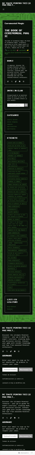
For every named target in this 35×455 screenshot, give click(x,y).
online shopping (12, 122)
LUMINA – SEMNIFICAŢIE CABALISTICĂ (15, 243)
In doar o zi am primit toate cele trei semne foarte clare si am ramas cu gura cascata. (17, 224)
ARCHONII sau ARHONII (15, 155)
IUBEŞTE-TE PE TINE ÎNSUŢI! (17, 230)
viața (9, 287)
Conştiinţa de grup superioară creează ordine (16, 172)
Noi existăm (12, 257)
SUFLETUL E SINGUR (14, 280)
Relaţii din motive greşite (17, 266)
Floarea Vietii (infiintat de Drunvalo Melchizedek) (16, 200)
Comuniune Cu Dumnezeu (15, 168)
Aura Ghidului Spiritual (16, 161)
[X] (12, 81)
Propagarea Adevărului (15, 263)
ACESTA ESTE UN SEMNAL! (15, 143)
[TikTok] (16, 81)
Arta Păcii (11, 158)
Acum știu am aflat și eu (16, 145)
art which (8, 52)
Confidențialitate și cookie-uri (12, 379)
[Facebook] (19, 81)
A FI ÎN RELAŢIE (13, 153)
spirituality (22, 50)
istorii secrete (12, 119)
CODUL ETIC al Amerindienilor (13, 165)
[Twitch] (8, 81)
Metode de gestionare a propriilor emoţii (15, 254)
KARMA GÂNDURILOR (13, 233)
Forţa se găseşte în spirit (17, 203)
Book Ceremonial (16, 52)
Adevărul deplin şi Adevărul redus (17, 149)
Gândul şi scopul (13, 219)
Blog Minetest (11, 306)
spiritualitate (12, 126)
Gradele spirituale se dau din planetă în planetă (16, 215)
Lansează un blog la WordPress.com (13, 383)
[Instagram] (23, 81)
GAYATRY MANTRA (13, 212)
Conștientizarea (13, 176)
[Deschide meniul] (3, 9)
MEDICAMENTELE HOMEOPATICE (17, 250)
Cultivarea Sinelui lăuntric (17, 179)
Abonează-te (26, 369)
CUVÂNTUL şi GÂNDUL (14, 181)
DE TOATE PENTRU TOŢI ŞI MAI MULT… (16, 4)
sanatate (10, 124)
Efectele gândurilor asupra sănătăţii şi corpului (17, 195)
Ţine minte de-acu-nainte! (16, 290)
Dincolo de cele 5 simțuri (16, 191)
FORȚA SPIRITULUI (13, 206)
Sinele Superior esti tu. (16, 274)
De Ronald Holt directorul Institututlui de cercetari (17, 188)
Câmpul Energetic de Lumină (17, 184)
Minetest (10, 309)
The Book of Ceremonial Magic (17, 33)
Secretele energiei (14, 271)
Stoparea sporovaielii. (15, 277)
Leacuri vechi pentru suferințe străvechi (15, 239)
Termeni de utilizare (9, 374)
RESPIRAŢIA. (12, 268)
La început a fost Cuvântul (17, 235)
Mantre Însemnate (13, 247)
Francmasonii (12, 209)
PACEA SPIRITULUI (13, 260)
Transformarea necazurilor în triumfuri (16, 283)
